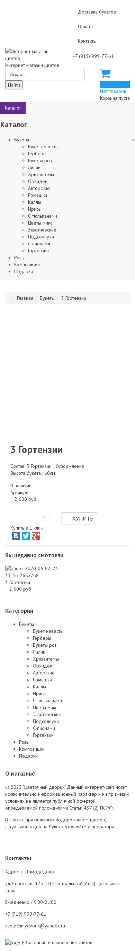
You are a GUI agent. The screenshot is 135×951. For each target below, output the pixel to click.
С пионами (39, 244)
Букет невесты (43, 146)
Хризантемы (41, 174)
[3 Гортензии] (33, 571)
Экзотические (42, 230)
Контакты (87, 41)
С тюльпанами (42, 216)
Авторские (39, 188)
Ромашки (37, 195)
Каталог (13, 108)
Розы (19, 257)
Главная (25, 298)
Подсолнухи (41, 237)
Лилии (34, 167)
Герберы (37, 153)
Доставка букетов (97, 12)
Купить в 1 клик (26, 528)
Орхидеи (37, 181)
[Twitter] (26, 536)
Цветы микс (40, 223)
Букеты (21, 140)
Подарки (23, 271)
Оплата (85, 26)
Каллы (34, 202)
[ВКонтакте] (16, 536)
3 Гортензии (17, 582)
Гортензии (38, 250)
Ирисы (35, 209)
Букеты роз (40, 160)
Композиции (27, 264)
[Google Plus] (36, 536)
